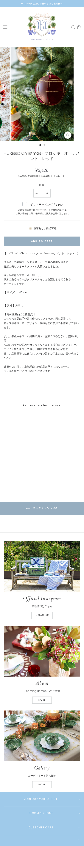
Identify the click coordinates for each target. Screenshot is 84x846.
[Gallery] (42, 735)
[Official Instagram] (42, 566)
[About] (42, 651)
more (41, 699)
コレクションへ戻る (45, 508)
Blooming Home (41, 813)
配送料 (31, 176)
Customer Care (41, 827)
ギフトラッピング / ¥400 (43, 209)
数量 (42, 185)
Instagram (42, 615)
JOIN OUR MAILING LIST (41, 799)
